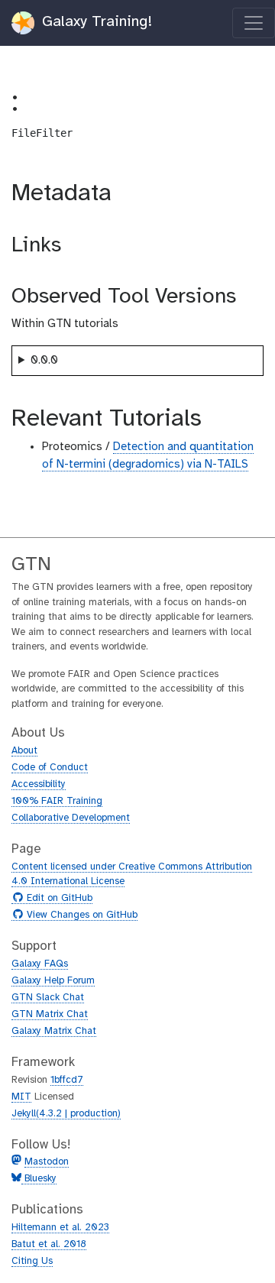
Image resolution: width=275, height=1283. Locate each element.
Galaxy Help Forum (53, 981)
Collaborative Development (70, 818)
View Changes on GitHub (80, 915)
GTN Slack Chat (47, 998)
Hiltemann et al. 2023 (60, 1228)
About (24, 751)
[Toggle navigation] (253, 23)
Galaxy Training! (94, 22)
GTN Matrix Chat (49, 1014)
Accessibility (38, 784)
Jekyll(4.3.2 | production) (66, 1114)
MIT (21, 1097)
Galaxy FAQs (39, 964)
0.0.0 (44, 361)
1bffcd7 (66, 1080)
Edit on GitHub (57, 898)
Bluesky (39, 1179)
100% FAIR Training (56, 801)
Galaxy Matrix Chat (53, 1031)
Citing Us (32, 1261)
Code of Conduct (49, 768)
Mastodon (46, 1162)
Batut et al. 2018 (48, 1244)
